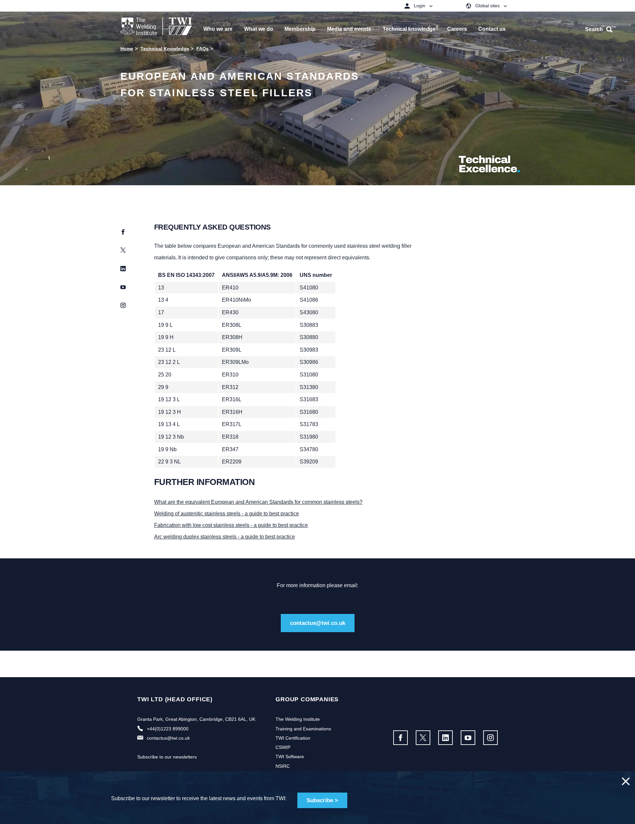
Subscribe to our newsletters (167, 756)
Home (126, 48)
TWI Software (289, 756)
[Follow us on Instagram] (490, 737)
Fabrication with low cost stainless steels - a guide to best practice (231, 525)
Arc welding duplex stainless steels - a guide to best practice (224, 537)
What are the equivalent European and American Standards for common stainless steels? (258, 502)
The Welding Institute (297, 719)
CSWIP (282, 747)
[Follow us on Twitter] (423, 737)
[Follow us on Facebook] (400, 737)
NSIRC (282, 766)
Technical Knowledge (165, 48)
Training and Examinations (303, 728)
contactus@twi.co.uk (317, 623)
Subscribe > (322, 800)
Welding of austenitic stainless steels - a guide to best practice (226, 513)
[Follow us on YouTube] (468, 737)
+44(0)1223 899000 (168, 728)
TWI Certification (292, 738)
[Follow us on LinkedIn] (445, 737)
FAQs (202, 48)
